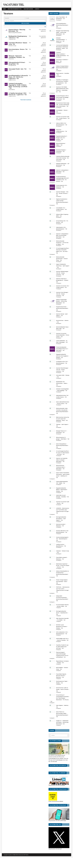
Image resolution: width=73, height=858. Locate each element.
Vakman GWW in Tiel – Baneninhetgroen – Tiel (61, 123)
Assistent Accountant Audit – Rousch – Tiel (62, 502)
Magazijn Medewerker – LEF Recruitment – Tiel (62, 164)
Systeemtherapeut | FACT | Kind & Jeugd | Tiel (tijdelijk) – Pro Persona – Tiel (62, 97)
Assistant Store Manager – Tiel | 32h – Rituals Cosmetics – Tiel (62, 294)
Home (4, 9)
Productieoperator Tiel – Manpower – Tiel (61, 186)
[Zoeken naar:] (59, 735)
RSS (45, 26)
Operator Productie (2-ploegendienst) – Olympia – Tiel (62, 280)
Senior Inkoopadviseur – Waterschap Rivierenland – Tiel (62, 445)
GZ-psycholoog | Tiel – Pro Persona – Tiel (62, 221)
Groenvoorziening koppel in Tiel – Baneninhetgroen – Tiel (62, 538)
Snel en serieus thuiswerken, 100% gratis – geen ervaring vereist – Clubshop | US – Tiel (62, 475)
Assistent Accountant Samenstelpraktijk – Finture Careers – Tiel (62, 335)
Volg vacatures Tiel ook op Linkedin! (57, 785)
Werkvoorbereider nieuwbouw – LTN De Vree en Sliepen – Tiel (62, 242)
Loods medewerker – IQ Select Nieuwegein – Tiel (61, 341)
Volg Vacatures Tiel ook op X (55, 849)
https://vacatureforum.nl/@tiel (56, 801)
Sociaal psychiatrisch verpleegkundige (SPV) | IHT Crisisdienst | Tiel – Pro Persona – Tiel (62, 179)
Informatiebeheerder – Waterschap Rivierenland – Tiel (62, 25)
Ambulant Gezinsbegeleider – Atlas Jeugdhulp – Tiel (62, 389)
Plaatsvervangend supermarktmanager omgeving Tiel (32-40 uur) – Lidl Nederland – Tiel (62, 655)
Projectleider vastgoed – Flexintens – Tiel (62, 558)
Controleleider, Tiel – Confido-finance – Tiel (61, 208)
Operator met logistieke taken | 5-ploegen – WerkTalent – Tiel (61, 459)
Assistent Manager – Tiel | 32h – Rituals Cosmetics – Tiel (62, 193)
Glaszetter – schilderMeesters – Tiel (61, 130)
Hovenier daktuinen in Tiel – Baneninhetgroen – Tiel (62, 531)
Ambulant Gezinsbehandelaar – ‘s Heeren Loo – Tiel (61, 39)
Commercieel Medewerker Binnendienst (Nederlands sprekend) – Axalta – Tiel (62, 46)
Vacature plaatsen (28, 9)
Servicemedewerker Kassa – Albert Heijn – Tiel (62, 327)
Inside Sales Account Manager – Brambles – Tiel (62, 496)
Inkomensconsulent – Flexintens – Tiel (61, 525)
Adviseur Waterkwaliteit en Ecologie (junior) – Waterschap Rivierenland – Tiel (62, 573)
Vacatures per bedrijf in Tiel (15, 9)
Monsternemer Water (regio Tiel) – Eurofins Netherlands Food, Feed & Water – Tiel (62, 104)
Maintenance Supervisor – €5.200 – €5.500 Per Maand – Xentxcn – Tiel (62, 565)
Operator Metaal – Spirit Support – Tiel (62, 314)
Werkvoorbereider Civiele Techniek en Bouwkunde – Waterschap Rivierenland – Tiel (62, 411)
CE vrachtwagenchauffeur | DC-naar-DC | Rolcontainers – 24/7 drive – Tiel (62, 452)
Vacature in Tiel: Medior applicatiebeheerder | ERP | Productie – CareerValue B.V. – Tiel (62, 89)
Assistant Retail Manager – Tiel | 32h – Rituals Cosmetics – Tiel (62, 369)
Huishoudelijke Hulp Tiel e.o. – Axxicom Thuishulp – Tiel (62, 639)
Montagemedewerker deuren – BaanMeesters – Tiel (62, 612)
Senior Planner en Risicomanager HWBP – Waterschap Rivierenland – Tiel (62, 714)
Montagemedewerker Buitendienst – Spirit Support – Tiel (61, 518)
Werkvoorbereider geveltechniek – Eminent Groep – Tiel (62, 258)
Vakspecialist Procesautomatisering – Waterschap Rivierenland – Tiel (62, 598)
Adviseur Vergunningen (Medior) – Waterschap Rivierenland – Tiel (61, 301)
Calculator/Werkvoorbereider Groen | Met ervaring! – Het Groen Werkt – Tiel (62, 158)
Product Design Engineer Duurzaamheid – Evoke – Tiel (62, 581)
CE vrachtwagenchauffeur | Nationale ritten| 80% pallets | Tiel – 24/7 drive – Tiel (62, 250)
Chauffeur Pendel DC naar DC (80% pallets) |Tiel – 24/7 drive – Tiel (62, 646)
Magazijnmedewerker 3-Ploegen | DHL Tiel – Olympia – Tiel (61, 137)
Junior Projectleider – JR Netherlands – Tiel (61, 17)
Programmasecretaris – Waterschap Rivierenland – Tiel (62, 308)
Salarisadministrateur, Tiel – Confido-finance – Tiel (62, 396)
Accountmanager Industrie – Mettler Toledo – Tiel (62, 605)
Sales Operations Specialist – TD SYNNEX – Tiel (62, 619)
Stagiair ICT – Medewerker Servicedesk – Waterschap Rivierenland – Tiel (62, 722)
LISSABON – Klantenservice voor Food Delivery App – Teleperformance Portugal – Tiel (62, 510)
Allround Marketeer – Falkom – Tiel (61, 144)
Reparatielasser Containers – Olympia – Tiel (62, 661)
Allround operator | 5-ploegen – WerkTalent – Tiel (62, 438)
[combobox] (25, 21)
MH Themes (26, 855)
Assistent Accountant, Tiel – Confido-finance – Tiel (62, 286)
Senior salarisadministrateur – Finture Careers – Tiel (62, 402)
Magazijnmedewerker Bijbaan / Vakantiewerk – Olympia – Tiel (62, 489)
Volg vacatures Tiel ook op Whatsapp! (57, 820)
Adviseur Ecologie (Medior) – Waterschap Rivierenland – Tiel (62, 67)
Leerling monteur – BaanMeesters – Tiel (61, 545)
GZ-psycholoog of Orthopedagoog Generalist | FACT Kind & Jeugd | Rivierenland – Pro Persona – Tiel (59, 698)
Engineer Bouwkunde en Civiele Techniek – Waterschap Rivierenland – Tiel (62, 201)
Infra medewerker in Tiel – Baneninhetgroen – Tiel (62, 632)
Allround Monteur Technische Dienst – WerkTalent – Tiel (61, 467)
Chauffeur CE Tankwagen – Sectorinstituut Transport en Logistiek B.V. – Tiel (62, 81)
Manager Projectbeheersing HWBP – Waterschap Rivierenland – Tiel (62, 32)
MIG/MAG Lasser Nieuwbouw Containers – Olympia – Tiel (62, 626)
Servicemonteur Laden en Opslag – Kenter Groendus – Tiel (62, 689)
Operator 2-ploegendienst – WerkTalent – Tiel (62, 170)
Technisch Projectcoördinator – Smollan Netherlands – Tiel (62, 54)
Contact (37, 9)
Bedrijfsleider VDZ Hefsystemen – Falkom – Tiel (62, 383)
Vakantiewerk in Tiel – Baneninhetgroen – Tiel (61, 228)
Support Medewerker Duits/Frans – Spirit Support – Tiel (62, 265)
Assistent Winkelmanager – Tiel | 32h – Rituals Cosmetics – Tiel (62, 273)
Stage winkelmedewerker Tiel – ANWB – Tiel (62, 482)
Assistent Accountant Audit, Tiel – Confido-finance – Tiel (62, 117)
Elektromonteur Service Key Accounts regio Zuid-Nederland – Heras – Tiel (62, 418)
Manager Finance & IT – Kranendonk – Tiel (61, 431)
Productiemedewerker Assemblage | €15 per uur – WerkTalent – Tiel (62, 348)
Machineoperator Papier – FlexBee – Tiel (62, 682)
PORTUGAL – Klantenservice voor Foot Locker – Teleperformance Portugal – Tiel (62, 589)
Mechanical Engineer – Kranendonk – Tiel (61, 150)
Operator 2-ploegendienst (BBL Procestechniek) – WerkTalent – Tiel (62, 235)
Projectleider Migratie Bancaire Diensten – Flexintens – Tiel (61, 675)
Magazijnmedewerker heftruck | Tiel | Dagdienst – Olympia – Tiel (62, 356)
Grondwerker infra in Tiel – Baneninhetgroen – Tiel (62, 362)
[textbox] (25, 21)
